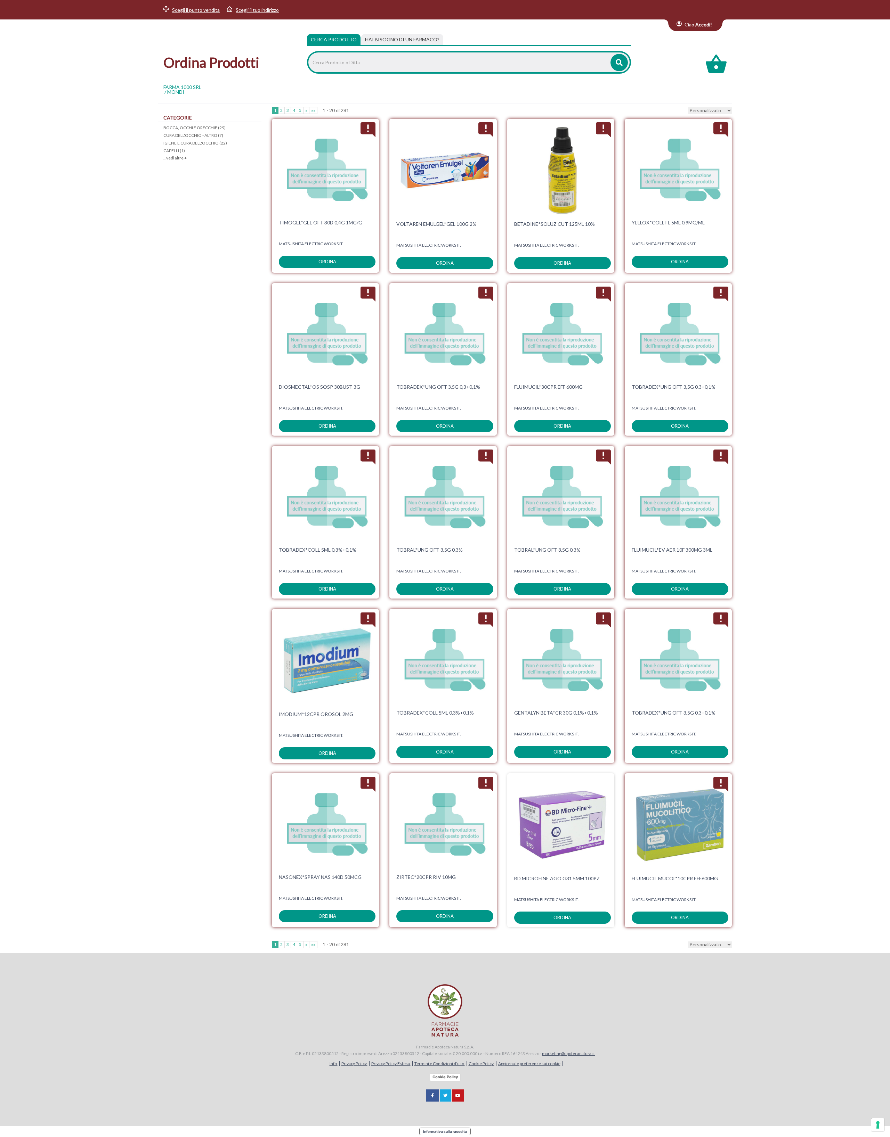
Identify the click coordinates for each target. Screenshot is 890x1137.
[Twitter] (445, 1095)
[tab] (402, 39)
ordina (327, 261)
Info (334, 1063)
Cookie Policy (481, 1063)
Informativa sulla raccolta (445, 1131)
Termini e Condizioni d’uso (439, 1063)
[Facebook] (432, 1095)
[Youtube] (458, 1095)
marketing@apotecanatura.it (568, 1053)
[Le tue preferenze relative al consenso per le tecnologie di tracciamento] (877, 1124)
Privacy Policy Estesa (391, 1063)
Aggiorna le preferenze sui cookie (529, 1063)
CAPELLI (174, 150)
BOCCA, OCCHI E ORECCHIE (194, 127)
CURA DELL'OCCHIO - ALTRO (193, 135)
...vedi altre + (175, 157)
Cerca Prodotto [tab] (334, 39)
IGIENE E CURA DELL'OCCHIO (195, 143)
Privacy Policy (354, 1063)
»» (313, 110)
